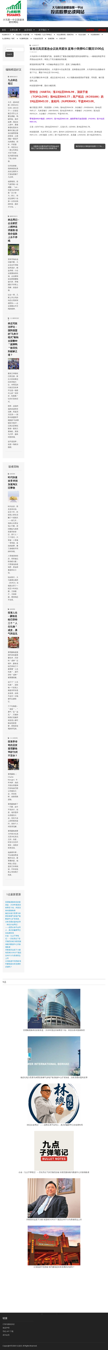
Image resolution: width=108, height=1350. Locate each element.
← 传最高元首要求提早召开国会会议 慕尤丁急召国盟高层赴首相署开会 (45, 147)
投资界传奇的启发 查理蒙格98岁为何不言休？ (13, 748)
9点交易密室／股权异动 (65, 34)
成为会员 (102, 30)
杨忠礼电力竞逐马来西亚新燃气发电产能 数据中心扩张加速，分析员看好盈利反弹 (54, 1077)
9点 (11, 318)
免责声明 (6, 1328)
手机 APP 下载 (8, 1331)
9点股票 (19, 1346)
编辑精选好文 (14, 76)
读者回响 (51, 38)
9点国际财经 (95, 34)
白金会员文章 (38, 38)
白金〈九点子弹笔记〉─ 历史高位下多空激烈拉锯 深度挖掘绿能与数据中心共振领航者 (13, 941)
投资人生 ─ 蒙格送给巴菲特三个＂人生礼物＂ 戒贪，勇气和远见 (12, 623)
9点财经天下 (6, 34)
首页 (4, 30)
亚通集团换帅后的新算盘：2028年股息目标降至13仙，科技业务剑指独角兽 (54, 1030)
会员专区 (28, 30)
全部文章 (62, 38)
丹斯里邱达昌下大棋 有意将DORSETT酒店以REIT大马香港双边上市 (54, 1219)
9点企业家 (82, 34)
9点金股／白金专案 (22, 34)
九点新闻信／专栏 (8, 38)
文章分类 (14, 30)
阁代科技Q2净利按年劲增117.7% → (90, 146)
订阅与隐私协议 (9, 1324)
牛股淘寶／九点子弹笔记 (43, 34)
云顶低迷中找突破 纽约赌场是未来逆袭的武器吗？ (13, 964)
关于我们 (42, 30)
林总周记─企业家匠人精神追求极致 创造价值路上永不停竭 (13, 230)
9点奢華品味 (24, 38)
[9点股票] (13, 8)
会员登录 (90, 30)
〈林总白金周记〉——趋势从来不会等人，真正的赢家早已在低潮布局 (54, 1125)
